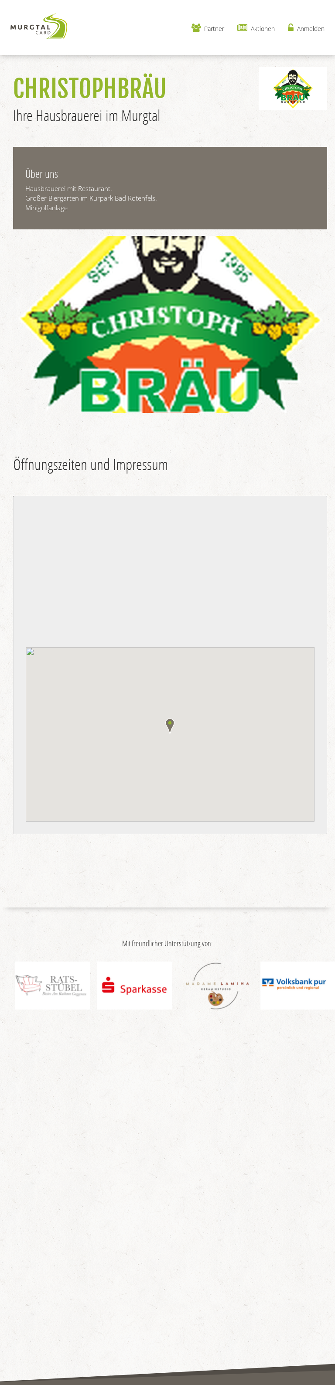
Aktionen (262, 28)
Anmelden (310, 28)
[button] (170, 726)
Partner (213, 28)
